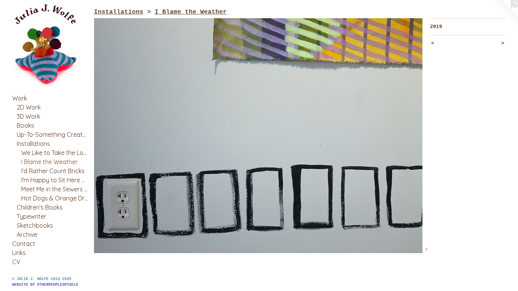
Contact (23, 243)
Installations (33, 143)
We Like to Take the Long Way (54, 152)
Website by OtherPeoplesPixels (45, 285)
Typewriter (31, 216)
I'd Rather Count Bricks (53, 171)
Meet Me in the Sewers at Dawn (54, 189)
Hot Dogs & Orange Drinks (54, 198)
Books (25, 125)
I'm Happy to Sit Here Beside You (54, 180)
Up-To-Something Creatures (52, 134)
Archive (27, 234)
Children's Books (40, 207)
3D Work (28, 116)
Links (19, 253)
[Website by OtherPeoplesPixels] (503, 15)
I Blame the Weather (49, 162)
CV (16, 262)
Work (19, 98)
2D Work (29, 107)
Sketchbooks (35, 225)
